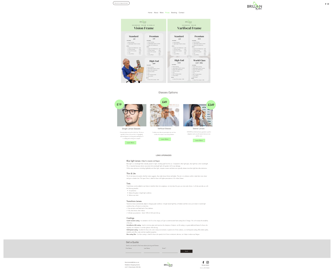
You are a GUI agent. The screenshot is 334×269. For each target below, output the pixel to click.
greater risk (168, 166)
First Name (129, 248)
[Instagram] (328, 4)
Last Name (147, 248)
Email (163, 248)
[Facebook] (326, 4)
